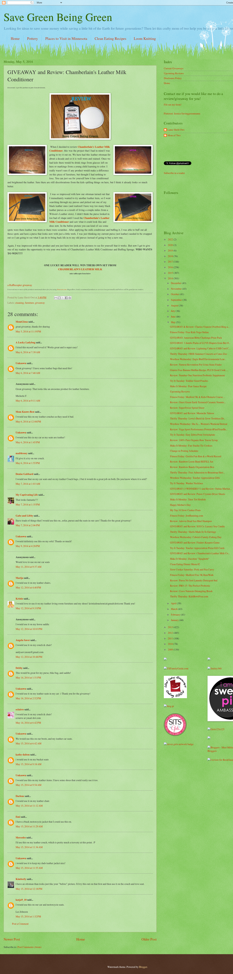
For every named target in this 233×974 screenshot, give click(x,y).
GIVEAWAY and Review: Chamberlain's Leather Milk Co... (200, 553)
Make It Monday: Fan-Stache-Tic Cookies (191, 445)
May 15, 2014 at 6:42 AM (28, 743)
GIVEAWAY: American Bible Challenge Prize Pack (196, 337)
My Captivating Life (27, 495)
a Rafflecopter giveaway (19, 285)
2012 (170, 632)
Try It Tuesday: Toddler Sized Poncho (189, 380)
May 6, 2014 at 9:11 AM (28, 400)
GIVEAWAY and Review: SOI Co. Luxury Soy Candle (197, 526)
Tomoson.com (62, 289)
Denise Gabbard (24, 474)
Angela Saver (23, 640)
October (175, 294)
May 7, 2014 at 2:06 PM (28, 525)
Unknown (21, 363)
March (174, 609)
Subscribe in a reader (174, 173)
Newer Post (12, 939)
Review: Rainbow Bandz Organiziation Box (192, 467)
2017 (170, 261)
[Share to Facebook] (66, 298)
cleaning (19, 302)
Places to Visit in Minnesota (66, 38)
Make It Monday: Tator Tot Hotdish (188, 499)
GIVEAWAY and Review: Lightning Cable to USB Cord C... (200, 348)
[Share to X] (63, 298)
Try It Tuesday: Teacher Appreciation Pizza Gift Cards (197, 548)
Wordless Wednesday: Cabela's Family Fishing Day (196, 537)
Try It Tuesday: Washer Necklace (186, 483)
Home (15, 38)
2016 (170, 267)
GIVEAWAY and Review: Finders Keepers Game (195, 542)
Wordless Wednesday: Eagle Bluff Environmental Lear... (198, 359)
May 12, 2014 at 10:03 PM (29, 629)
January (175, 620)
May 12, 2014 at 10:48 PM (29, 656)
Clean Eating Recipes (110, 38)
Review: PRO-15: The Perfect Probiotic (190, 585)
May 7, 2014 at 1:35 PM (28, 504)
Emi (18, 817)
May (173, 322)
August (175, 305)
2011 (170, 638)
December (176, 283)
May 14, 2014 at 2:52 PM (28, 698)
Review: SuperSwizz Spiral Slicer (187, 407)
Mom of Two (174, 135)
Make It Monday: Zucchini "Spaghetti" (189, 558)
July (173, 311)
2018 (170, 256)
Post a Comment (20, 923)
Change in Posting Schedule (184, 451)
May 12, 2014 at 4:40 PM (28, 587)
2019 (170, 250)
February (176, 614)
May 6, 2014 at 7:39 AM (28, 352)
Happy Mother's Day (180, 505)
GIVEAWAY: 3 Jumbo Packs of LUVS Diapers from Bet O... (200, 343)
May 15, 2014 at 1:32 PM (28, 916)
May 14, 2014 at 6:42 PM (28, 722)
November (176, 288)
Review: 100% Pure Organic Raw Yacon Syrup (194, 440)
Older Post (149, 939)
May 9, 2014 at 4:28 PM (28, 546)
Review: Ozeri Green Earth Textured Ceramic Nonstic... (198, 402)
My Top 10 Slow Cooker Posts (185, 510)
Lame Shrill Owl (175, 129)
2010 (170, 644)
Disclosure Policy (173, 78)
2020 (170, 245)
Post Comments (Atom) (29, 947)
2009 (170, 649)
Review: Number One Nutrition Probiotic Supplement (197, 375)
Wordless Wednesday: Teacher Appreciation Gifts (195, 477)
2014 (170, 278)
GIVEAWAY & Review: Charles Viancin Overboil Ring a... (200, 326)
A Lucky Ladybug (25, 342)
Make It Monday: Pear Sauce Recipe (188, 386)
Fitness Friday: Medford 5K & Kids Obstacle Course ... (197, 397)
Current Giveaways (173, 68)
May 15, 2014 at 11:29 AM (29, 826)
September (176, 299)
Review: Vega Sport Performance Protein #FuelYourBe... (199, 429)
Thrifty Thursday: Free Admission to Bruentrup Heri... (197, 472)
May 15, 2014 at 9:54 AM (28, 785)
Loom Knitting (145, 38)
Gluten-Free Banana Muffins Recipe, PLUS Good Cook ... (199, 370)
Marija (19, 578)
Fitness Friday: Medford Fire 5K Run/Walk (192, 575)
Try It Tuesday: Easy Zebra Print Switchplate (192, 434)
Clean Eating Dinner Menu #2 (185, 564)
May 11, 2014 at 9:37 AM (28, 566)
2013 (170, 627)
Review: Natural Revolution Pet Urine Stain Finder (196, 364)
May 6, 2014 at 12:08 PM (28, 421)
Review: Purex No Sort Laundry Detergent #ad (193, 580)
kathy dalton (23, 754)
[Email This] (56, 298)
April (174, 603)
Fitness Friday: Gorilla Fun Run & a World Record (195, 456)
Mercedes (21, 837)
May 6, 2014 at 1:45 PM (28, 442)
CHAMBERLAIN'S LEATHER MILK (80, 269)
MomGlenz (22, 322)
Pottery (32, 38)
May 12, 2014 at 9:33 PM (28, 608)
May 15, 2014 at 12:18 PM (29, 888)
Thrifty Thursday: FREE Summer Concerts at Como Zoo (198, 354)
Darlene (20, 796)
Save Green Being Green (58, 16)
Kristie (19, 598)
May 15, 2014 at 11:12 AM (29, 805)
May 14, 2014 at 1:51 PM (28, 677)
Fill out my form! (172, 104)
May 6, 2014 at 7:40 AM (28, 373)
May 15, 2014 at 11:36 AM (29, 847)
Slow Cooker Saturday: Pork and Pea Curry (192, 569)
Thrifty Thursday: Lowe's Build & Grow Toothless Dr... (197, 418)
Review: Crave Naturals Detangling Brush (191, 591)
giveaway (40, 302)
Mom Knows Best (25, 412)
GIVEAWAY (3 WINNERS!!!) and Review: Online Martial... (201, 488)
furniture (29, 302)
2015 (170, 273)
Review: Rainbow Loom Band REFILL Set (191, 461)
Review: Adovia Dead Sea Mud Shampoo (191, 521)
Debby (19, 668)
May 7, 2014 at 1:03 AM (28, 483)
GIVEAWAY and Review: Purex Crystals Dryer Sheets (197, 494)
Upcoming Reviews (174, 73)
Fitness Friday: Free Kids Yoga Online (189, 332)
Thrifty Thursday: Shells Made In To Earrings (193, 531)
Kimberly (21, 879)
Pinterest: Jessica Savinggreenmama (182, 113)
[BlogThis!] (59, 298)
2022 (170, 239)
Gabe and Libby (24, 515)
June (173, 316)
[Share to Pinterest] (70, 298)
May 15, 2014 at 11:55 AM (29, 868)
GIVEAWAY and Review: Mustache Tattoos (192, 413)
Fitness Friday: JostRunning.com (186, 515)
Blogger (143, 967)
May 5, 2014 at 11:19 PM (28, 331)
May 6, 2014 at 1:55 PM (28, 463)
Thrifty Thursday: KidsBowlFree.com (189, 596)
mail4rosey (21, 453)
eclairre (20, 709)
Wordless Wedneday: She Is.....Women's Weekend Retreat (198, 424)
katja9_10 (21, 900)
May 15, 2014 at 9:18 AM (28, 764)
